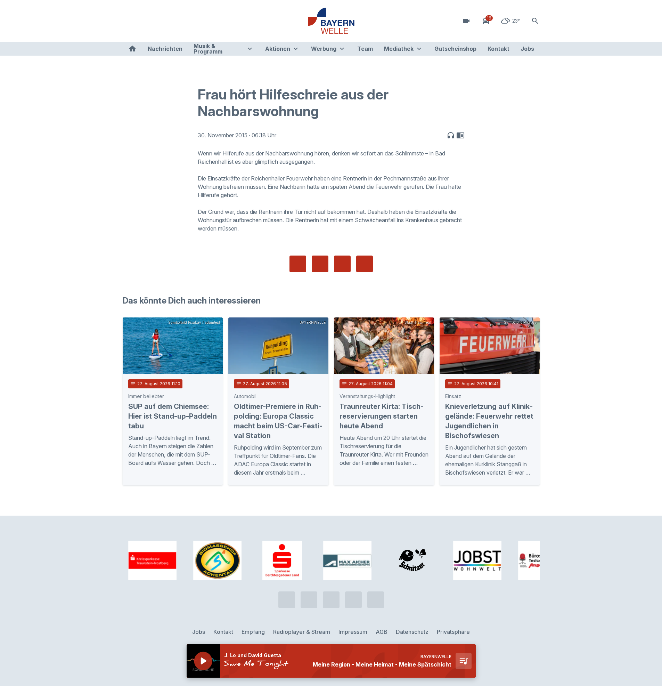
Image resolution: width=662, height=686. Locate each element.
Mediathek (399, 48)
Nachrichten (165, 48)
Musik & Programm (208, 48)
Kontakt (498, 48)
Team (365, 48)
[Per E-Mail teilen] (364, 264)
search (535, 21)
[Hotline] (130, 21)
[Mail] (185, 21)
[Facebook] (157, 21)
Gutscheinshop (455, 48)
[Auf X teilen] (320, 264)
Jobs (527, 48)
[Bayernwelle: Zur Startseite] (331, 21)
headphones (451, 135)
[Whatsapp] (143, 21)
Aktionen (277, 48)
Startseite (132, 49)
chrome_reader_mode (460, 135)
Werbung (323, 48)
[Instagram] (171, 21)
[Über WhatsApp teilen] (342, 264)
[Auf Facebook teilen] (297, 264)
